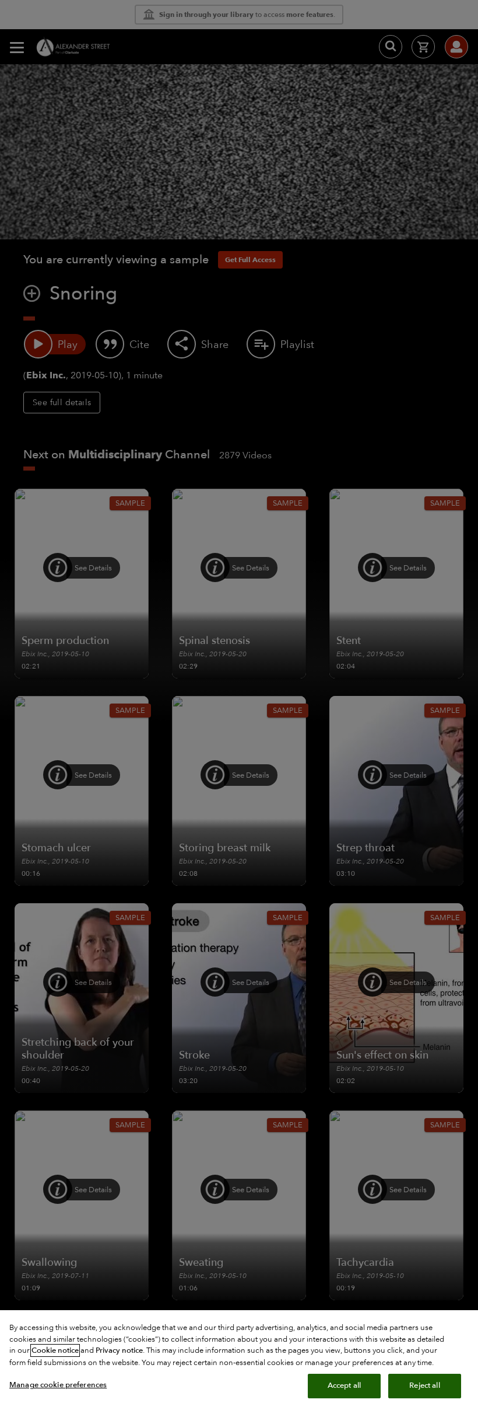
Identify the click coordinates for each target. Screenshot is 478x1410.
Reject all (424, 1385)
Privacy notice (119, 1350)
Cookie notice (55, 1350)
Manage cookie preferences (58, 1385)
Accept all (344, 1385)
